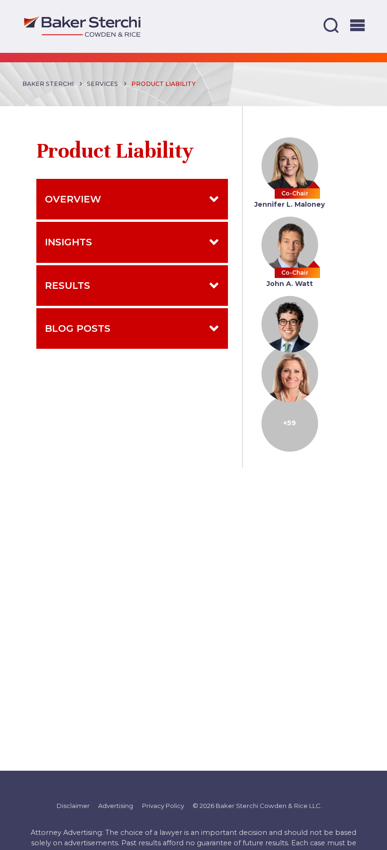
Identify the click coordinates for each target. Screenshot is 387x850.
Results (67, 285)
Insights (68, 242)
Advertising (115, 805)
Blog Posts (77, 328)
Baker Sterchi (48, 83)
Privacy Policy (163, 805)
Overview (73, 199)
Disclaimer (73, 805)
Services (102, 83)
